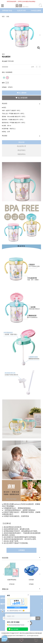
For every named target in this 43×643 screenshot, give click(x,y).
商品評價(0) (21, 150)
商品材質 (4, 103)
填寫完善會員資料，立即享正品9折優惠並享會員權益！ (21, 1)
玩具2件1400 (21, 10)
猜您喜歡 (5, 558)
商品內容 (21, 142)
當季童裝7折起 (7, 10)
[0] (36, 640)
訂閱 (37, 618)
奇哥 (3, 54)
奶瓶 (7, 16)
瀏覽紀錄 (5, 589)
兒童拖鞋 (31, 579)
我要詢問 (21, 154)
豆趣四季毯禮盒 (11, 579)
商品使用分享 (21, 146)
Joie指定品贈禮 (36, 10)
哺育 (3, 16)
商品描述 (4, 135)
